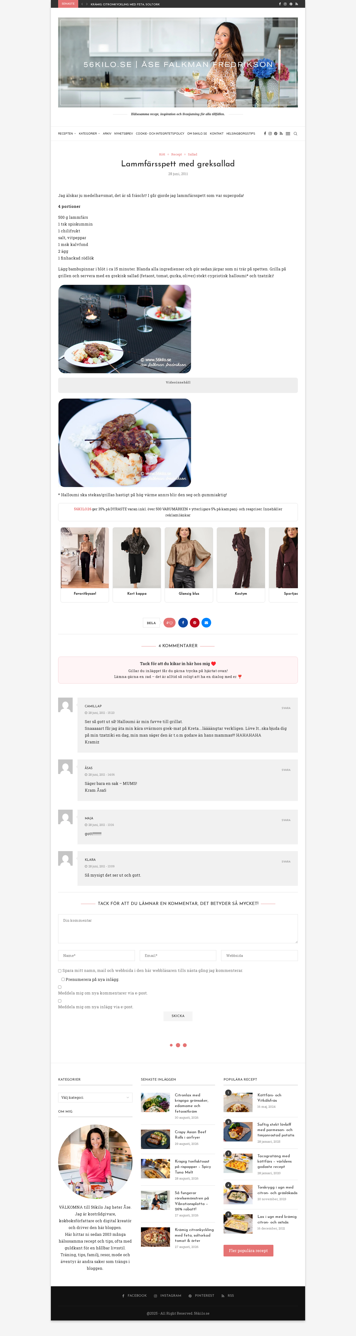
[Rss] (296, 4)
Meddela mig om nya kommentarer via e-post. (103, 993)
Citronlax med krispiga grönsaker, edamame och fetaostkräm (191, 1103)
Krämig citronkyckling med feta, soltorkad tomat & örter (140, 4)
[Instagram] (285, 4)
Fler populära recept (248, 1250)
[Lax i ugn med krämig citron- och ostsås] (238, 1224)
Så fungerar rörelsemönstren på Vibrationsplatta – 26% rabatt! (192, 1201)
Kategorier (88, 133)
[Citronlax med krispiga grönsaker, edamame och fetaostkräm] (155, 1102)
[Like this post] (171, 623)
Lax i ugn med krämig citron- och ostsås (277, 1219)
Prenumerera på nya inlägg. (92, 979)
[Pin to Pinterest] (195, 622)
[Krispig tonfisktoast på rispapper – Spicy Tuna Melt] (155, 1168)
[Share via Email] (206, 622)
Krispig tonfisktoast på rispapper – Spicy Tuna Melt (193, 1167)
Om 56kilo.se (197, 133)
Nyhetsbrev (123, 133)
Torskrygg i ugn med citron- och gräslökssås (277, 1190)
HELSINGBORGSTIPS (240, 133)
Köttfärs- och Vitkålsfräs (269, 1098)
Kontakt (217, 133)
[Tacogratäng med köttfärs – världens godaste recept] (238, 1163)
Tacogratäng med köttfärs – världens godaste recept (274, 1161)
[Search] (295, 134)
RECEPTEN (65, 133)
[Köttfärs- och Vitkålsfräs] (238, 1102)
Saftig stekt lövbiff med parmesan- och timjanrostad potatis (275, 1130)
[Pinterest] (291, 4)
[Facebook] (280, 4)
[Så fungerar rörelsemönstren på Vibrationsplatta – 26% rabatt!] (155, 1200)
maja (89, 818)
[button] (82, 4)
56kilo (97, 1207)
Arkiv (107, 133)
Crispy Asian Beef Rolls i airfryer (190, 1135)
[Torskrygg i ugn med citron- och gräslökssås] (238, 1194)
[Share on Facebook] (183, 622)
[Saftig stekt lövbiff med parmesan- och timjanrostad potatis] (238, 1131)
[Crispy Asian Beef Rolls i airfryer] (155, 1139)
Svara (286, 708)
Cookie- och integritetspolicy (160, 133)
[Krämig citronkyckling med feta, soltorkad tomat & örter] (155, 1237)
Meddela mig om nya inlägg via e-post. (95, 1006)
